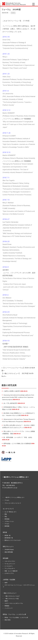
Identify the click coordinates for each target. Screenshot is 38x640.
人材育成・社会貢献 (9, 579)
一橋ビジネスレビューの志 (12, 598)
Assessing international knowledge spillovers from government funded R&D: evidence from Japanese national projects (18, 397)
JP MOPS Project (9, 549)
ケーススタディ (9, 566)
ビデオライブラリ (9, 573)
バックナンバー (9, 608)
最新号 (6, 601)
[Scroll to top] (34, 636)
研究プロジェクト (8, 546)
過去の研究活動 (9, 552)
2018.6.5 (6, 267)
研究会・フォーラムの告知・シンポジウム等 (16, 617)
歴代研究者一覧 (9, 537)
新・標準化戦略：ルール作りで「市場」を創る (18, 437)
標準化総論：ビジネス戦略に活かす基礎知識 (17, 443)
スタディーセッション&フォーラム (14, 603)
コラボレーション (9, 521)
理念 (6, 516)
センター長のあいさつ (10, 511)
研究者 (5, 532)
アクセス (7, 500)
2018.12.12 (6, 110)
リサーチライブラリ (10, 561)
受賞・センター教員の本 (11, 571)
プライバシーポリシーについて (13, 503)
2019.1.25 (6, 54)
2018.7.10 (6, 200)
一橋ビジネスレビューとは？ (12, 596)
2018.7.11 (6, 178)
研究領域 (7, 519)
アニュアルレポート (10, 568)
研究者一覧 (7, 535)
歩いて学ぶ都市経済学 (10, 403)
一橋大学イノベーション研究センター (14, 497)
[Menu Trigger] (33, 4)
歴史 (6, 514)
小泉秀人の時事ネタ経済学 (12, 391)
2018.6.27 (6, 219)
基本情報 (7, 526)
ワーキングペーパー (10, 563)
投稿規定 (7, 605)
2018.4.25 (6, 312)
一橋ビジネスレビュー (9, 593)
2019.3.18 (6, 37)
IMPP (6, 582)
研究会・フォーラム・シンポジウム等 (14, 614)
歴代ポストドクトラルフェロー (13, 540)
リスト (13, 13)
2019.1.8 (6, 91)
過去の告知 (7, 619)
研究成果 (5, 558)
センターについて (8, 508)
